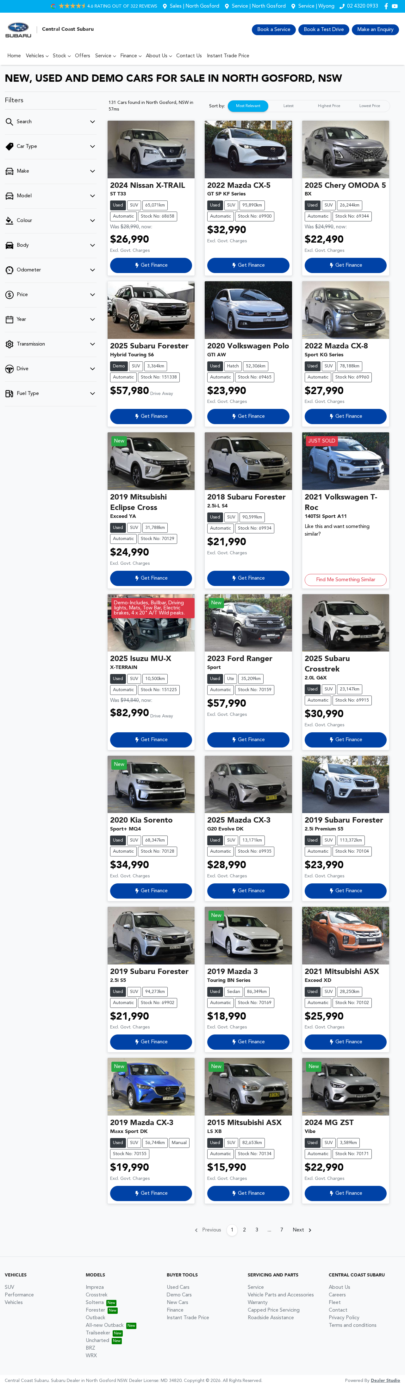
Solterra (95, 1302)
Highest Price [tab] (329, 106)
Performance (19, 1295)
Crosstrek (97, 1295)
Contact (338, 1310)
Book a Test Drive (324, 29)
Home (14, 56)
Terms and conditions (353, 1325)
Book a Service (273, 29)
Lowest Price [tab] (369, 106)
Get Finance (154, 265)
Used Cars (178, 1287)
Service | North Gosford (259, 6)
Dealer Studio (385, 1380)
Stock (59, 56)
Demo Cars (179, 1295)
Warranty (258, 1302)
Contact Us (189, 56)
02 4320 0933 (362, 6)
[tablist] (308, 106)
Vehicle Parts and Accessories (281, 1295)
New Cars (177, 1302)
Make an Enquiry (375, 29)
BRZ (90, 1348)
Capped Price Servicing (274, 1310)
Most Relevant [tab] (248, 106)
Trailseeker (98, 1333)
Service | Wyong (316, 6)
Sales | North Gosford (194, 6)
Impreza (95, 1287)
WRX (91, 1355)
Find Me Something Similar (345, 579)
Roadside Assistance (271, 1317)
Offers (82, 56)
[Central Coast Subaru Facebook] (387, 6)
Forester (95, 1310)
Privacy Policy (344, 1317)
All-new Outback (105, 1325)
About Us (156, 56)
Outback (95, 1317)
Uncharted (97, 1340)
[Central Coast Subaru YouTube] (396, 6)
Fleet (335, 1302)
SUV (9, 1287)
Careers (337, 1295)
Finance (128, 56)
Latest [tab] (289, 106)
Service (103, 56)
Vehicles (35, 56)
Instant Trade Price (228, 56)
